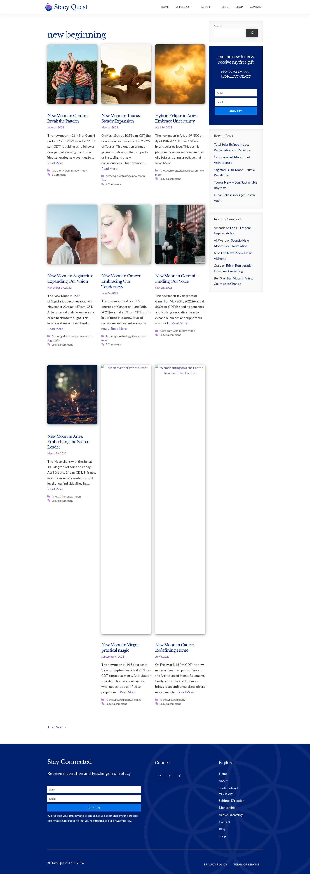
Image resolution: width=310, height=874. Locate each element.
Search (218, 26)
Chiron (63, 496)
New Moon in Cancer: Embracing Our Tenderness (121, 281)
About (205, 6)
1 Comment (59, 174)
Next (61, 727)
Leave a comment (170, 178)
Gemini (69, 170)
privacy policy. (122, 820)
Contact (256, 6)
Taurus (105, 180)
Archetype (112, 175)
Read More (55, 163)
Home (165, 6)
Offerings (183, 6)
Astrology (58, 170)
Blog (225, 6)
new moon (80, 170)
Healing (137, 699)
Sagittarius (54, 340)
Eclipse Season (189, 170)
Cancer (136, 336)
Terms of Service (246, 864)
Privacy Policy (215, 864)
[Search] (252, 33)
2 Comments (113, 184)
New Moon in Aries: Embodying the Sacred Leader (68, 442)
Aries (163, 170)
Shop (239, 6)
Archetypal (58, 336)
